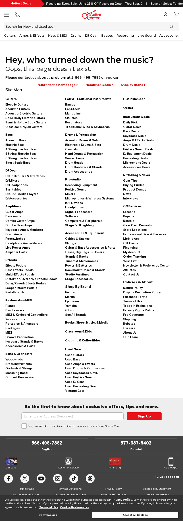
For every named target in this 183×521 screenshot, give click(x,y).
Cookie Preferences (74, 507)
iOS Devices (74, 203)
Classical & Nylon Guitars (23, 127)
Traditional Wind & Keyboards (87, 127)
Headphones (74, 207)
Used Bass (72, 359)
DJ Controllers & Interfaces (25, 176)
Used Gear (73, 349)
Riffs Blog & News (136, 175)
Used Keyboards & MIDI (82, 373)
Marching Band (16, 373)
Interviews (130, 198)
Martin (70, 297)
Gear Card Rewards (137, 225)
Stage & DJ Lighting (79, 225)
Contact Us (131, 274)
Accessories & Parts (20, 346)
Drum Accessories (78, 171)
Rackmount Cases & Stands (85, 270)
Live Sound (146, 36)
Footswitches (15, 238)
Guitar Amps (14, 212)
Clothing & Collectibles (83, 340)
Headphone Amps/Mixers (23, 243)
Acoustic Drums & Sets (82, 140)
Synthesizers (14, 310)
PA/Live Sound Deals (138, 149)
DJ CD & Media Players (21, 194)
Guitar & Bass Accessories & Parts (90, 247)
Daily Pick (130, 122)
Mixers (70, 194)
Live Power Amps (17, 247)
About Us (129, 332)
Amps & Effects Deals (138, 140)
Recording (125, 36)
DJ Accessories (16, 198)
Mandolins (73, 113)
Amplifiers (13, 206)
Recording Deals (135, 158)
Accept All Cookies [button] (135, 515)
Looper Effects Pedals (21, 288)
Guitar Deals (132, 127)
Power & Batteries (78, 265)
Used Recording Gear (81, 386)
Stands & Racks (76, 256)
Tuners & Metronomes (81, 261)
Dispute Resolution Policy (142, 292)
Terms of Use (48, 507)
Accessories (169, 36)
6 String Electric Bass (21, 158)
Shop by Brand (132, 85)
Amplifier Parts (16, 252)
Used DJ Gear (74, 381)
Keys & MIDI (57, 36)
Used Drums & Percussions (85, 368)
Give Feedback (167, 477)
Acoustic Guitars (17, 109)
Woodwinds (14, 359)
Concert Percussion (20, 377)
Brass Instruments (18, 364)
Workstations (15, 319)
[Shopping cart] (176, 15)
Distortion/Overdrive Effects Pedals (31, 279)
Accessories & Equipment (84, 233)
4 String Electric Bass (21, 149)
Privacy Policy (122, 499)
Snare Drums (74, 158)
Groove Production (19, 337)
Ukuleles (71, 118)
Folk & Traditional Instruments (88, 99)
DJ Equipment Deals (137, 153)
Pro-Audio (73, 179)
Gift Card (11, 467)
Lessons (129, 212)
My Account (131, 252)
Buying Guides (133, 185)
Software (71, 216)
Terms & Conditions (69, 488)
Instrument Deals (136, 117)
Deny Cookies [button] (48, 515)
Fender (70, 292)
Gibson (70, 310)
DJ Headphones (16, 185)
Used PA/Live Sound (80, 377)
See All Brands (75, 314)
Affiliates (129, 270)
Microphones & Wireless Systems (89, 198)
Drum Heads (74, 162)
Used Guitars (74, 355)
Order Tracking (134, 256)
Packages (12, 328)
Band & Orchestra (19, 354)
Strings (70, 243)
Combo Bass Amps (18, 225)
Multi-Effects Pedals (20, 274)
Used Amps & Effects (80, 364)
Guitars (10, 36)
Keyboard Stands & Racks (24, 341)
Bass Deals (131, 131)
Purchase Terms (135, 297)
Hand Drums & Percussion (84, 153)
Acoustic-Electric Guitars (23, 113)
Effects (11, 260)
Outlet (128, 108)
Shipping (129, 319)
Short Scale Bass (17, 162)
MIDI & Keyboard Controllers (26, 314)
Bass (9, 134)
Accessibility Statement (157, 488)
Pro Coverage (133, 314)
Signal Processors (78, 212)
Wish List (130, 261)
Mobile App (131, 238)
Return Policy (133, 288)
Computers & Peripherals (83, 220)
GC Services (132, 206)
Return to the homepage (56, 85)
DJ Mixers (12, 180)
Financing (130, 247)
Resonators (73, 122)
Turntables (13, 189)
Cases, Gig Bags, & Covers (84, 252)
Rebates (129, 323)
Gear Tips (130, 180)
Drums (76, 36)
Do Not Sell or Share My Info (70, 494)
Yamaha (71, 305)
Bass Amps (13, 216)
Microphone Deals (136, 162)
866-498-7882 (46, 443)
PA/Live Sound (76, 189)
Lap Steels (72, 109)
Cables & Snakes (77, 238)
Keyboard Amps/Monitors (24, 229)
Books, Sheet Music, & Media (86, 322)
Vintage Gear (75, 390)
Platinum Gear (134, 99)
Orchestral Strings (19, 368)
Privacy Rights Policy (138, 310)
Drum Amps (13, 234)
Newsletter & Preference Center (146, 265)
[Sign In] (166, 15)
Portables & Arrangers (21, 323)
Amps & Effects (32, 36)
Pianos (10, 305)
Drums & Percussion (80, 134)
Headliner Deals (98, 85)
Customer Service (68, 467)
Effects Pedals (15, 265)
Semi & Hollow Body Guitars (25, 122)
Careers (129, 328)
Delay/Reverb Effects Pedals (25, 283)
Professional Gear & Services (144, 234)
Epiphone (72, 301)
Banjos (70, 104)
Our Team (130, 337)
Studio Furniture (77, 274)
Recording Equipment (81, 185)
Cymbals (71, 149)
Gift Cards (130, 243)
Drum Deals (131, 144)
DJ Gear (91, 36)
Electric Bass (14, 144)
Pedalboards (14, 292)
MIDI (8, 332)
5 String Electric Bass (20, 153)
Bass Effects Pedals (19, 270)
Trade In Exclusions (137, 305)
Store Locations (135, 229)
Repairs (128, 216)
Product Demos (134, 189)
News (127, 194)
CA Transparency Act (26, 494)
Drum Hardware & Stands (83, 167)
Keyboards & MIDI (18, 300)
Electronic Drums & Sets (83, 144)
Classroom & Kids (78, 331)
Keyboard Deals (134, 136)
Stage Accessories (79, 279)
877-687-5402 (136, 443)
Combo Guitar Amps (20, 220)
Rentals (128, 220)
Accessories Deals (136, 167)
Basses (107, 36)
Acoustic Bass (15, 140)
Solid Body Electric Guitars (25, 118)
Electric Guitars (16, 104)
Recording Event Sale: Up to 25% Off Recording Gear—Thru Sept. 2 (94, 3)
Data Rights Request (113, 494)
